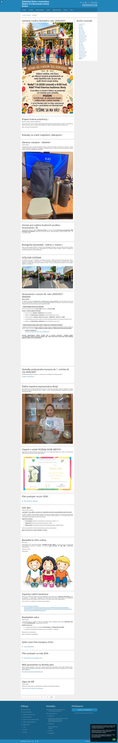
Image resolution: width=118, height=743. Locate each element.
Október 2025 (82, 38)
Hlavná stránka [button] (40, 10)
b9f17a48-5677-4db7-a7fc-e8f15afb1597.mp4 (32, 671)
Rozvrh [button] (65, 10)
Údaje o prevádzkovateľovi (29, 722)
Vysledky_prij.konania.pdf (28, 376)
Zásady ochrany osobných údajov (31, 719)
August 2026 (82, 24)
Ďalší (51, 697)
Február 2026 (82, 32)
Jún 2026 (81, 27)
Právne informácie (27, 717)
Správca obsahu (27, 709)
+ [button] (33, 741)
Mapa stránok (26, 724)
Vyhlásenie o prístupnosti (29, 714)
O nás (24, 727)
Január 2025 (81, 50)
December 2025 (82, 35)
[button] (85, 2)
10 (47, 697)
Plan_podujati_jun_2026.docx (31, 501)
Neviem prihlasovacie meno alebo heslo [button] (84, 713)
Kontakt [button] (31, 10)
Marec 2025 (81, 47)
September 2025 (83, 40)
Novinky (34, 15)
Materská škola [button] (57, 10)
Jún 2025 (81, 42)
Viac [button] (71, 10)
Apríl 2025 (81, 45)
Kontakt (25, 729)
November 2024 (82, 52)
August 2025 (82, 41)
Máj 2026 (81, 28)
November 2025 (82, 37)
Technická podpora (27, 712)
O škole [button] (24, 10)
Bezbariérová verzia (26, 741)
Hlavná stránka (26, 15)
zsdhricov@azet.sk (52, 713)
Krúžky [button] (48, 10)
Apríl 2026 (81, 29)
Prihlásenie (94, 2)
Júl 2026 (80, 25)
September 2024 (83, 55)
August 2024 (82, 57)
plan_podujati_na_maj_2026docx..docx (33, 658)
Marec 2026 (81, 31)
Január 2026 (81, 34)
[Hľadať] (96, 5)
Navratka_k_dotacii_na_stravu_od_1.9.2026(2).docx (37, 331)
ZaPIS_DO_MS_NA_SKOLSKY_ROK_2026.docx (32, 688)
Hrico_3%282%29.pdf (29, 646)
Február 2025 (82, 48)
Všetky (80, 58)
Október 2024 (82, 54)
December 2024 (82, 51)
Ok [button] (114, 739)
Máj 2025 (81, 44)
